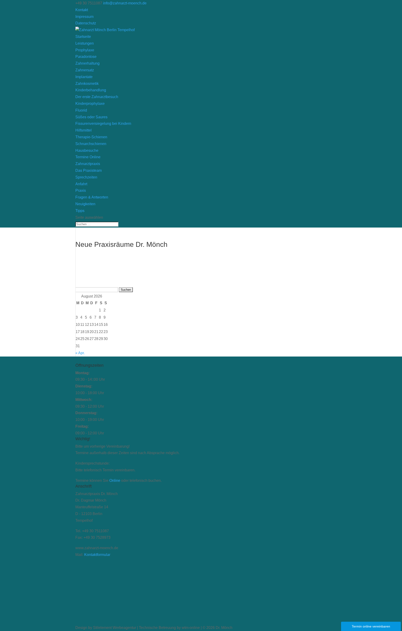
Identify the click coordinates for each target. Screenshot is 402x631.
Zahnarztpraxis (87, 164)
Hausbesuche (86, 150)
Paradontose (86, 57)
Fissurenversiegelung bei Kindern (103, 124)
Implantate (84, 77)
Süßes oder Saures (91, 117)
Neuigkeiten (85, 204)
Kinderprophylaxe (90, 104)
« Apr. (80, 353)
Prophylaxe (84, 50)
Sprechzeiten (86, 177)
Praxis (80, 190)
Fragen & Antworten (91, 197)
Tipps (79, 211)
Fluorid (81, 110)
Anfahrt (81, 184)
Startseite (83, 37)
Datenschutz (85, 23)
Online (114, 480)
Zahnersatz (84, 70)
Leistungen (84, 43)
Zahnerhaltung (87, 63)
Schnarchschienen (90, 144)
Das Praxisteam (88, 170)
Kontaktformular (97, 555)
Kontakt (81, 10)
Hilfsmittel (83, 130)
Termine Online (87, 157)
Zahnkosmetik (87, 84)
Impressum (84, 17)
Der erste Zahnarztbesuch (96, 97)
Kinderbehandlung (90, 90)
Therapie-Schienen (91, 137)
